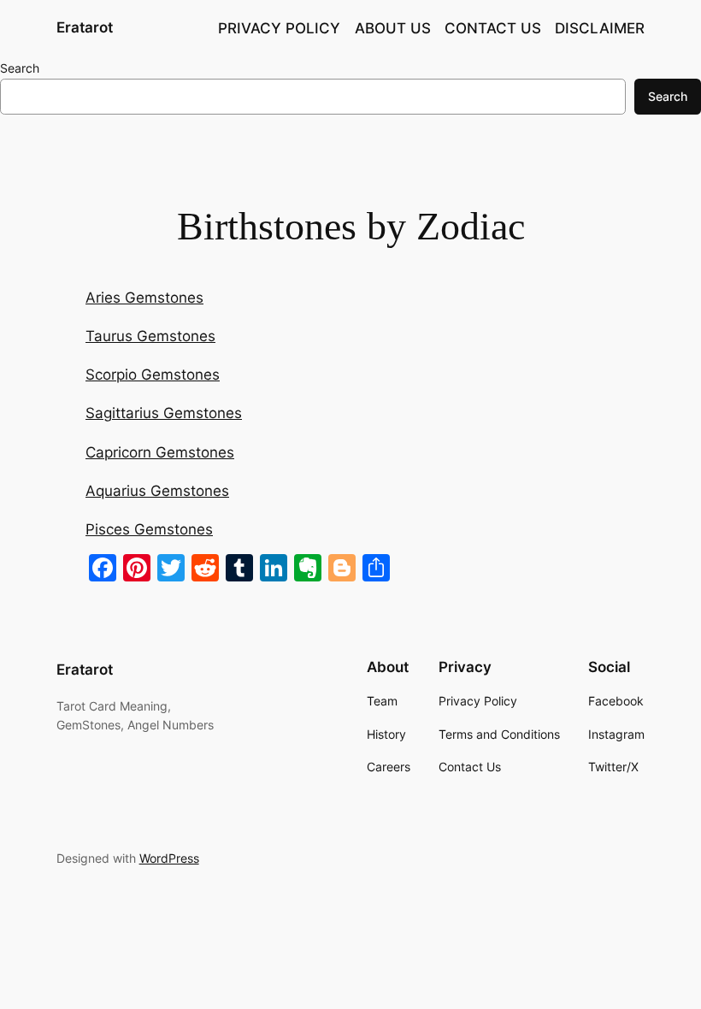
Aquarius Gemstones (157, 490)
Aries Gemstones (144, 297)
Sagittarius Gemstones (163, 413)
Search (19, 68)
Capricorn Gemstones (159, 452)
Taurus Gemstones (150, 336)
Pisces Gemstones (149, 529)
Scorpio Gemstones (152, 374)
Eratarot (84, 27)
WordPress (169, 858)
